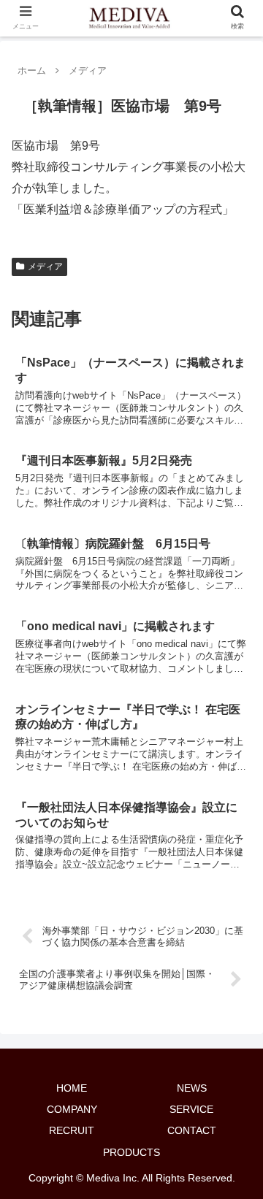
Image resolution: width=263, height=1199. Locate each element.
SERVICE (191, 1109)
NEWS (192, 1088)
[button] (235, 1159)
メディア (45, 266)
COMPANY (72, 1109)
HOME (71, 1088)
